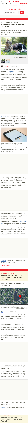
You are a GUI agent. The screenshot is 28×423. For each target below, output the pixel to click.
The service (4, 116)
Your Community (6, 5)
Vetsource (23, 122)
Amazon (3, 69)
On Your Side (14, 5)
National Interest (21, 5)
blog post (11, 71)
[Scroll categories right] (27, 6)
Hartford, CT (5, 19)
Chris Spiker (6, 66)
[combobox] (11, 12)
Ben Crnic (6, 311)
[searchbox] (12, 12)
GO (22, 12)
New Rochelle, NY (6, 270)
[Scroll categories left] (1, 6)
